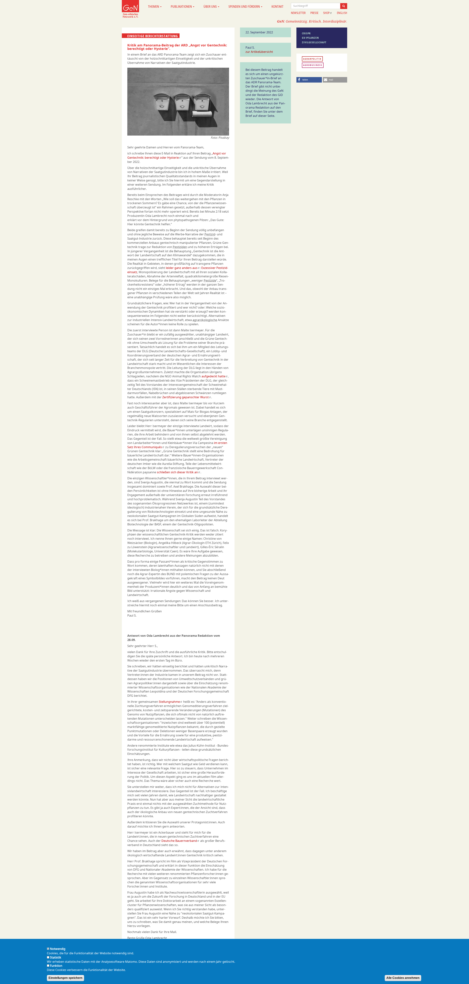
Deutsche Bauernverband (179, 841)
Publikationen (182, 6)
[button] (309, 80)
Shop (326, 13)
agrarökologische (205, 320)
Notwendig (57, 949)
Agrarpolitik (312, 59)
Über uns (210, 6)
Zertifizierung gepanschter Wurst (185, 397)
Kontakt (277, 6)
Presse (314, 13)
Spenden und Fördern (244, 6)
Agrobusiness (312, 65)
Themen (154, 6)
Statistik (55, 957)
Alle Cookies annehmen (403, 977)
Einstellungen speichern (65, 977)
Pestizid (209, 234)
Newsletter (298, 13)
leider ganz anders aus (181, 268)
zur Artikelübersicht (259, 52)
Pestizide (210, 280)
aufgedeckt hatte (213, 376)
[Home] (130, 9)
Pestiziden (180, 247)
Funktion (56, 966)
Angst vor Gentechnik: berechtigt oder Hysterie (176, 155)
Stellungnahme (169, 702)
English (342, 13)
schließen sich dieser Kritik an (177, 472)
